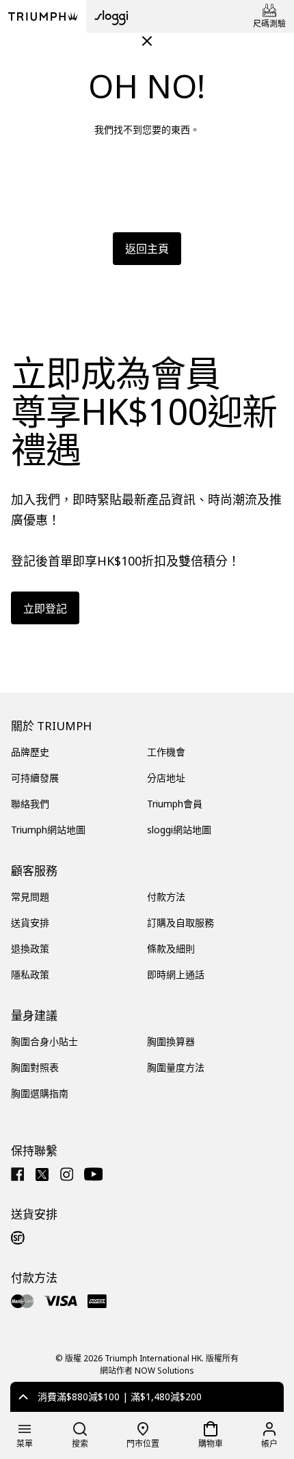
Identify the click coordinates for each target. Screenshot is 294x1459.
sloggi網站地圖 (179, 829)
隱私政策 (30, 974)
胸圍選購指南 (39, 1093)
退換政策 (30, 948)
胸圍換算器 (171, 1041)
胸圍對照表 (35, 1067)
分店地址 (166, 777)
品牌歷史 (30, 751)
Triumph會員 (174, 803)
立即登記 (45, 608)
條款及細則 (171, 948)
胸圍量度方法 (175, 1067)
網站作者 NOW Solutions (147, 1370)
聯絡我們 (30, 803)
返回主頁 (147, 248)
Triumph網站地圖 (48, 829)
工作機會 (166, 751)
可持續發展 (35, 777)
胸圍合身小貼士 (44, 1041)
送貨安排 (30, 922)
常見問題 (30, 896)
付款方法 (166, 896)
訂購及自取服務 (180, 922)
